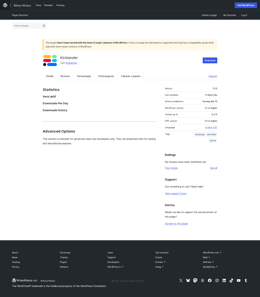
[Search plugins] (44, 26)
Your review (171, 167)
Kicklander (69, 58)
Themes (64, 257)
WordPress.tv (116, 267)
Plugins (63, 262)
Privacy (15, 267)
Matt (206, 257)
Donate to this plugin (176, 223)
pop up (213, 140)
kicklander (71, 62)
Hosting (16, 262)
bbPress (208, 262)
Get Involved (161, 252)
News (15, 257)
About (15, 252)
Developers (113, 262)
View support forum (176, 193)
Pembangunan (106, 76)
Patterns (64, 267)
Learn (110, 252)
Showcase (65, 252)
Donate (160, 262)
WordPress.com (212, 252)
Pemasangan (84, 76)
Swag (159, 267)
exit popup (200, 134)
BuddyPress (210, 267)
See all (213, 167)
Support (213, 76)
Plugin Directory (20, 15)
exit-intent (211, 134)
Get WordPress (246, 5)
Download (210, 60)
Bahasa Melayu (48, 281)
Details (49, 76)
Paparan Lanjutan (130, 76)
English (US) (211, 127)
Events (158, 257)
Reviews (65, 76)
